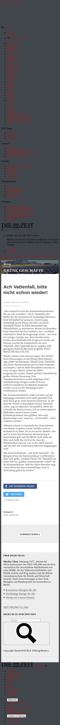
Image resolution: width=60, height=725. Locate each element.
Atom (5, 515)
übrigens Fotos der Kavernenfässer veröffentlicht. (29, 456)
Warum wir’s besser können (20, 597)
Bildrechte (12, 700)
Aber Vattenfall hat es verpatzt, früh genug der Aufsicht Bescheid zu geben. (27, 347)
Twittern (15, 494)
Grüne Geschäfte (23, 270)
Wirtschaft (13, 515)
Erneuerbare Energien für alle (21, 590)
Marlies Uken (13, 500)
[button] (5, 28)
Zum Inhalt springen (10, 2)
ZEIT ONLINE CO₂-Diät (15, 607)
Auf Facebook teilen (21, 486)
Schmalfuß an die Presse (15, 322)
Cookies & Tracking (16, 716)
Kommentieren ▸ (30, 534)
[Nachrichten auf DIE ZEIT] (17, 227)
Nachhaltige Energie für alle (20, 593)
